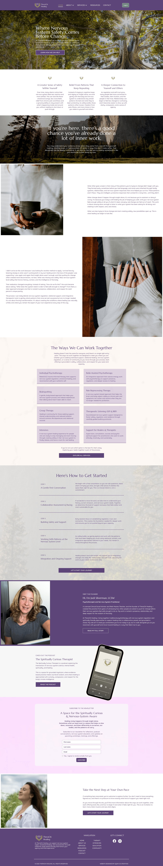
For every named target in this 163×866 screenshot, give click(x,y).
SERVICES (81, 5)
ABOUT (69, 5)
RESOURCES (95, 5)
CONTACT (107, 5)
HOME (60, 5)
